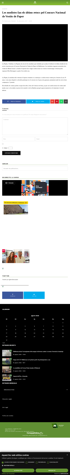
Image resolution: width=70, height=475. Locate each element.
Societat (4, 9)
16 (63, 329)
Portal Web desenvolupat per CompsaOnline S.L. (35, 435)
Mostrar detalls (9, 465)
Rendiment (31, 462)
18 (15, 333)
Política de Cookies (7, 415)
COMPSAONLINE (64, 473)
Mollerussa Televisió (10, 21)
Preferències (42, 462)
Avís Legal (5, 407)
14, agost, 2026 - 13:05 (19, 371)
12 (25, 329)
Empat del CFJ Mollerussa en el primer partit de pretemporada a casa (31, 359)
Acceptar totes (18, 470)
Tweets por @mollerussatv (10, 279)
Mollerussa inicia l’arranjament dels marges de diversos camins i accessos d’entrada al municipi (38, 351)
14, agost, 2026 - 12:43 (19, 379)
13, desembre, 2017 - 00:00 (24, 21)
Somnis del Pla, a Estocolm (20, 376)
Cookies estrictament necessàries (14, 462)
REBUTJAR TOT (51, 470)
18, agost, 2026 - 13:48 (19, 354)
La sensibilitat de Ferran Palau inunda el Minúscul (26, 368)
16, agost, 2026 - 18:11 (19, 362)
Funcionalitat (53, 462)
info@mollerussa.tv (17, 428)
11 (15, 329)
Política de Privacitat (8, 473)
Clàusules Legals (7, 399)
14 (43, 329)
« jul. (3, 342)
